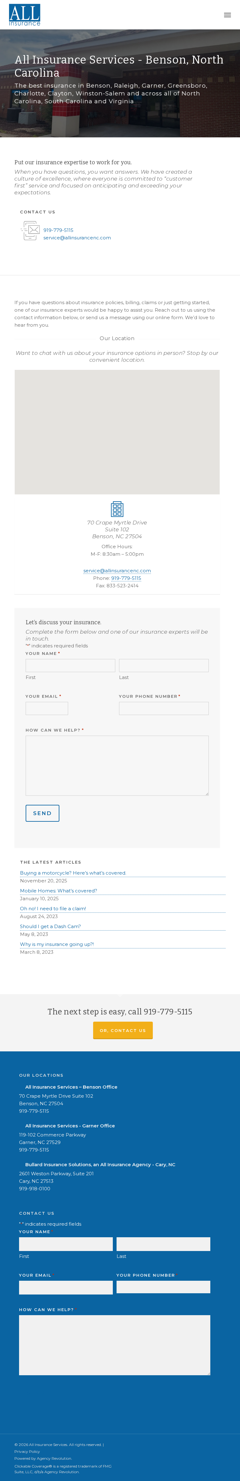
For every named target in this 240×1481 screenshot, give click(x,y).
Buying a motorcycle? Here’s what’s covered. (73, 873)
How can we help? (55, 730)
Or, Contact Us (123, 1030)
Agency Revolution (54, 1458)
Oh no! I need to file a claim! (53, 909)
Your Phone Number (150, 696)
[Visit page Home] (25, 15)
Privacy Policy (27, 1451)
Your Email (43, 696)
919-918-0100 (34, 1189)
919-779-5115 (58, 230)
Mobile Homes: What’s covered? (58, 891)
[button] (227, 15)
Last (124, 677)
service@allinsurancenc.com (77, 238)
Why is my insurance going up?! (57, 944)
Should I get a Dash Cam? (50, 926)
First (31, 677)
